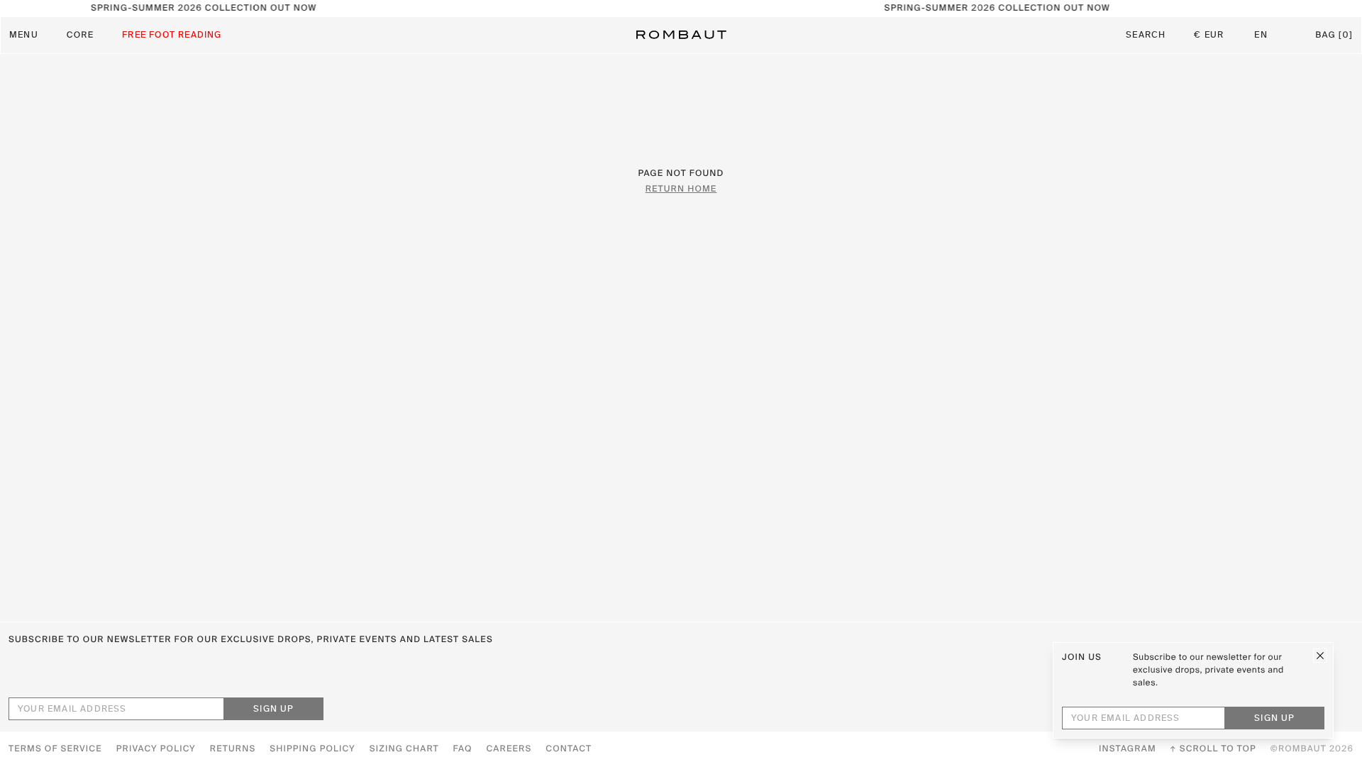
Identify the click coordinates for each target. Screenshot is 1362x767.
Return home (681, 189)
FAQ (462, 749)
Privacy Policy (156, 749)
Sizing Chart (404, 749)
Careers (509, 749)
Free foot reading (171, 35)
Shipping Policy (312, 749)
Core (80, 35)
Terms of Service (55, 749)
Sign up (273, 709)
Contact (569, 749)
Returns (232, 749)
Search (1146, 35)
